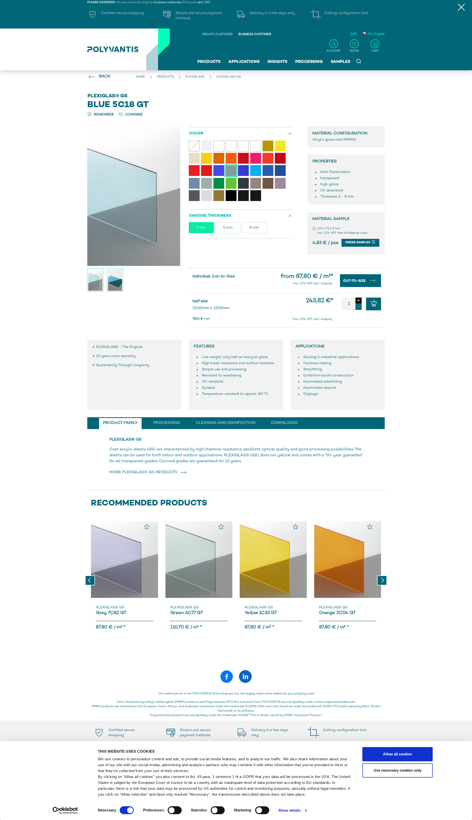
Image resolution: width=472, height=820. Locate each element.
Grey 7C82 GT (111, 613)
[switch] (175, 811)
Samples (340, 62)
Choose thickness (210, 216)
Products (209, 62)
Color (196, 133)
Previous (90, 580)
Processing (309, 62)
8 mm (254, 228)
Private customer (217, 34)
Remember (103, 114)
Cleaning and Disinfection (225, 423)
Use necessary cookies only (397, 770)
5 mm (228, 228)
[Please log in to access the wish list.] (147, 527)
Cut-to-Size (355, 281)
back (104, 76)
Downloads (284, 423)
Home (140, 77)
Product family (120, 423)
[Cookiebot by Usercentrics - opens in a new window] (65, 810)
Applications (244, 62)
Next (382, 580)
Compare (133, 114)
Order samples (358, 242)
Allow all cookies (397, 754)
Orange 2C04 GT (337, 613)
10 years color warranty (115, 356)
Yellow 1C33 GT (261, 613)
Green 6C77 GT (186, 613)
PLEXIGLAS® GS (110, 607)
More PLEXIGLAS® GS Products (144, 472)
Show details (289, 810)
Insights (277, 62)
